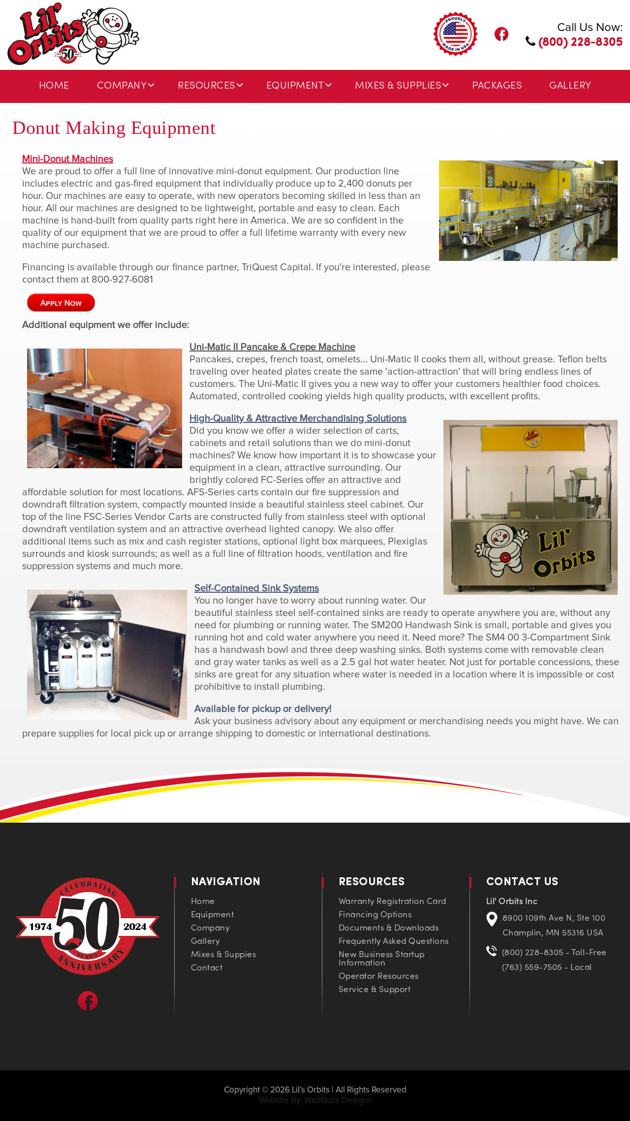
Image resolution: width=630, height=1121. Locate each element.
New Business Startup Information (382, 959)
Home (54, 86)
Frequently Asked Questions (394, 942)
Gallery (570, 86)
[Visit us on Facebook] (501, 39)
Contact (207, 968)
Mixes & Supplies (398, 86)
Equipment (295, 86)
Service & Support (375, 990)
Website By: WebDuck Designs (315, 1100)
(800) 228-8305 (579, 43)
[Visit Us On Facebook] (87, 1009)
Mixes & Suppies (223, 955)
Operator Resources (379, 977)
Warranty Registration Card (392, 902)
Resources (206, 86)
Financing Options (375, 915)
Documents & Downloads (389, 928)
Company (122, 86)
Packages (497, 86)
